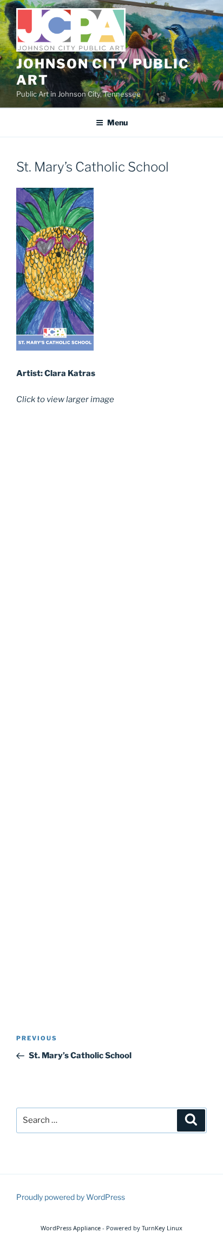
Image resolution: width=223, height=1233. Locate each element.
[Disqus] (111, 554)
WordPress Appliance (71, 1228)
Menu (117, 122)
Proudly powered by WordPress (70, 1197)
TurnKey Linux (162, 1228)
